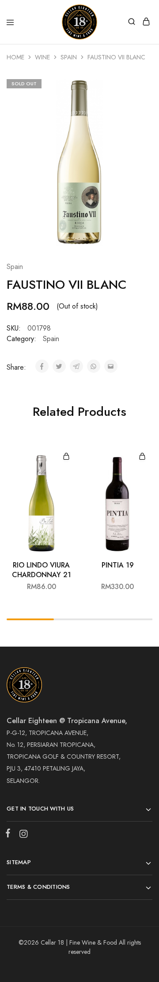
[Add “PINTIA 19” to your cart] (142, 457)
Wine (42, 57)
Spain (69, 57)
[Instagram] (21, 835)
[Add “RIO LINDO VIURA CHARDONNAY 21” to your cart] (66, 457)
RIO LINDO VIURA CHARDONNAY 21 (41, 569)
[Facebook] (10, 834)
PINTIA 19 (118, 565)
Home (15, 57)
